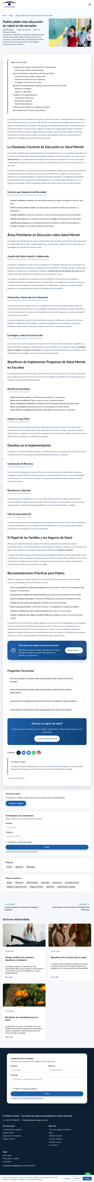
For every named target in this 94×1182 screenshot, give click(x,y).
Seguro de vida (9, 1139)
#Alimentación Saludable (66, 887)
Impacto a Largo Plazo (23, 92)
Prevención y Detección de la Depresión (30, 79)
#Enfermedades (32, 883)
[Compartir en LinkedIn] (29, 753)
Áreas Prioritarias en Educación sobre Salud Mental (33, 73)
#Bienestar (19, 867)
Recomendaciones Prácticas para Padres (29, 110)
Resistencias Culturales (23, 101)
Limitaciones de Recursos (24, 98)
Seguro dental (8, 1132)
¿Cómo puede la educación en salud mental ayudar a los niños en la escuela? (41, 710)
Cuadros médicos (56, 1139)
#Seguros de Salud (36, 887)
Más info (39, 1179)
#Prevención (57, 883)
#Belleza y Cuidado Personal (16, 887)
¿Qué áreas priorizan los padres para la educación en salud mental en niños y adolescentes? (41, 691)
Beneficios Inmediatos (23, 88)
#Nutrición (19, 883)
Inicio (5, 15)
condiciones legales (24, 842)
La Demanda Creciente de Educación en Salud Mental (34, 67)
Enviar (47, 847)
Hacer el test (73, 650)
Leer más (8, 977)
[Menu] (89, 4)
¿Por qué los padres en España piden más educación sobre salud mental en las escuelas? (41, 680)
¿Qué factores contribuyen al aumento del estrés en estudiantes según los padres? (43, 701)
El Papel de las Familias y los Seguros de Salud (31, 107)
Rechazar (77, 1178)
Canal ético (53, 1145)
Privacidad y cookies (11, 1158)
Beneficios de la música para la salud (68, 957)
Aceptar (87, 1178)
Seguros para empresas (12, 1136)
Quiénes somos (55, 1142)
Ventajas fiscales (55, 1136)
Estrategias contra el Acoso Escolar (28, 82)
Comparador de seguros (12, 1129)
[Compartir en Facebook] (24, 753)
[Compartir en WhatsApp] (34, 753)
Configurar (66, 1178)
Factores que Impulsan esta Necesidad (29, 70)
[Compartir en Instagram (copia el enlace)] (39, 753)
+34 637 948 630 (12, 1120)
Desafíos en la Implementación (25, 95)
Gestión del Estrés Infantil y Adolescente (30, 76)
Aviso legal (7, 1155)
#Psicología (30, 867)
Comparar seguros (15, 803)
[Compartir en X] (19, 753)
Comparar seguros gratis (47, 738)
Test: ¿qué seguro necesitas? (60, 1129)
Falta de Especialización (23, 104)
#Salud (9, 867)
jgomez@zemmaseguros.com (36, 1120)
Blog (11, 15)
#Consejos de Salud (72, 883)
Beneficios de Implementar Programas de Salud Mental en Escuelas (39, 85)
